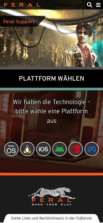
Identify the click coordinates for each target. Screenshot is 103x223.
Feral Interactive (20, 4)
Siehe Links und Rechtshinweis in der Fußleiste (51, 218)
